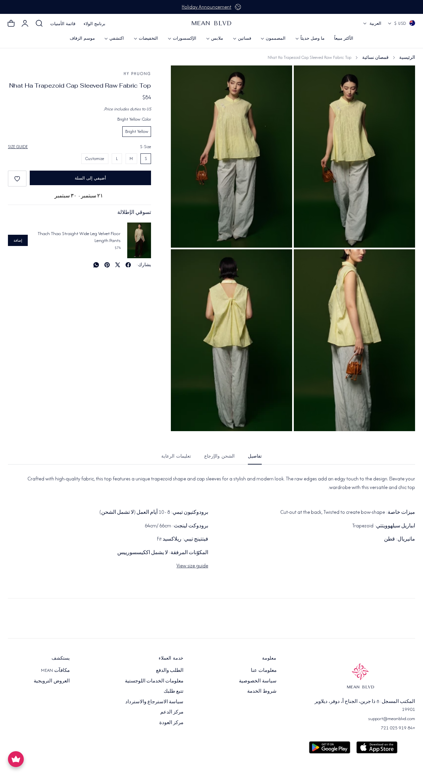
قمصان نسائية (375, 57)
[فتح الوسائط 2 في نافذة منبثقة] (306, 261)
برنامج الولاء (94, 23)
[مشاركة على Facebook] (128, 265)
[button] (39, 23)
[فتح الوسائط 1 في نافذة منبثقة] (183, 77)
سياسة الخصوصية (257, 680)
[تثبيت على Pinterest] (107, 265)
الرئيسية (407, 57)
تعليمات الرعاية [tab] (176, 456)
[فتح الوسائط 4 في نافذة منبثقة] (306, 77)
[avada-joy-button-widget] (16, 759)
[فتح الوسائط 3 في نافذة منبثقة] (183, 261)
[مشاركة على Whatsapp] (96, 265)
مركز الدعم (171, 712)
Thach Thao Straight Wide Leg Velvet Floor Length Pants (79, 237)
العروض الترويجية (51, 680)
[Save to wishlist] (17, 178)
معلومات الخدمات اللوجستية (154, 680)
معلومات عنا (263, 670)
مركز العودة (171, 722)
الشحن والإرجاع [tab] (219, 456)
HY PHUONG (137, 73)
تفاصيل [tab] (255, 456)
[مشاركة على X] (117, 265)
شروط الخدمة (261, 691)
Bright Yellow (136, 131)
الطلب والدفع (169, 670)
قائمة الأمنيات (62, 23)
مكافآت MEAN (55, 670)
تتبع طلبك (173, 691)
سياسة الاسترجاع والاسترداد (154, 701)
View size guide (192, 565)
